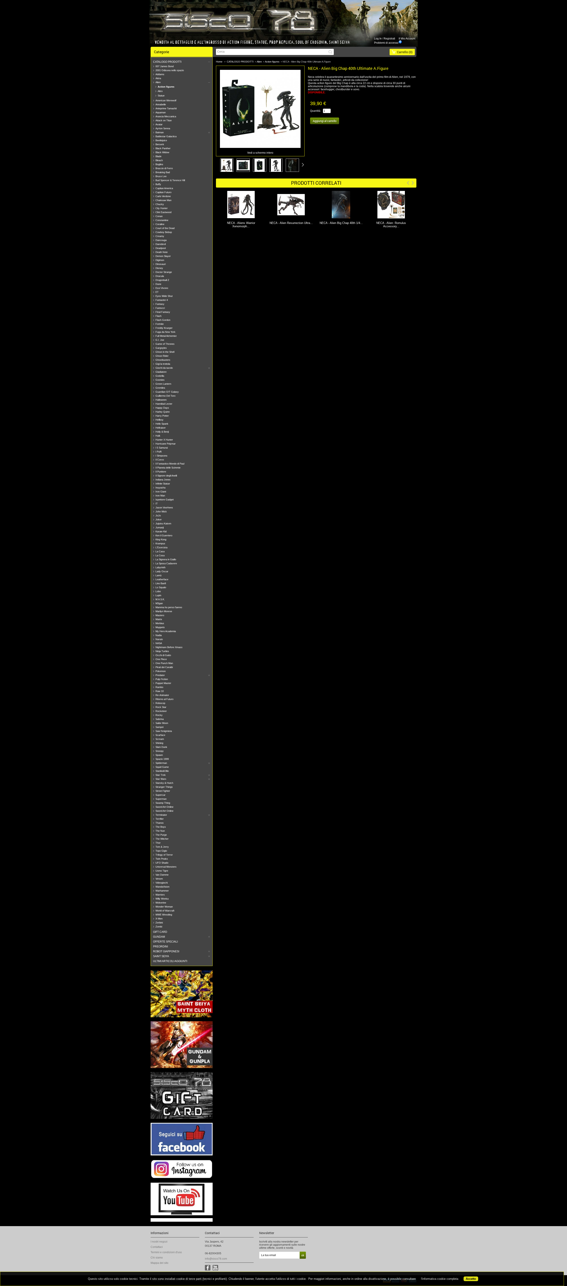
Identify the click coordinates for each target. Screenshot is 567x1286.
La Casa (160, 551)
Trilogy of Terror (164, 854)
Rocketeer (161, 711)
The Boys (160, 826)
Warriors (160, 894)
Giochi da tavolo (164, 368)
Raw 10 (159, 691)
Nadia (158, 635)
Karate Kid (161, 531)
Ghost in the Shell (164, 352)
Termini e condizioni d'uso (166, 1252)
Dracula (159, 276)
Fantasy (159, 304)
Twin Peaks (161, 858)
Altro (160, 91)
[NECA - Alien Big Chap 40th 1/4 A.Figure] (291, 205)
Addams (159, 74)
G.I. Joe (159, 340)
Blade (158, 156)
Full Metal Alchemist (166, 336)
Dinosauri (160, 264)
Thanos (159, 822)
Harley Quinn (162, 411)
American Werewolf (165, 100)
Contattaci (157, 1247)
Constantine (161, 220)
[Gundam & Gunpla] (182, 1067)
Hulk (157, 435)
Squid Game (162, 767)
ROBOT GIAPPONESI (166, 951)
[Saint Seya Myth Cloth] (182, 1016)
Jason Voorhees (164, 507)
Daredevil (160, 244)
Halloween (161, 399)
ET (157, 292)
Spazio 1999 (162, 759)
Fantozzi (160, 308)
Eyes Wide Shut (164, 296)
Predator (160, 675)
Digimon (159, 260)
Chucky (159, 204)
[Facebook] (182, 1154)
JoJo (158, 515)
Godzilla (159, 375)
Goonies (160, 379)
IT (156, 503)
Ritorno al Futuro (164, 699)
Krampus (160, 543)
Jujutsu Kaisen (163, 523)
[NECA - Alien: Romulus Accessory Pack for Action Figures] (341, 205)
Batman (159, 132)
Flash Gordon (162, 320)
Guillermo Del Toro (165, 395)
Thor (158, 842)
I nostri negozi (159, 1241)
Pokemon (160, 671)
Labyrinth (160, 567)
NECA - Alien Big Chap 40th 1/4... (291, 223)
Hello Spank (161, 423)
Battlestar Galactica (166, 136)
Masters (159, 615)
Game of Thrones (165, 344)
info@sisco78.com (216, 1258)
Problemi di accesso (386, 42)
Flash (158, 316)
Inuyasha (160, 487)
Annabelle (160, 104)
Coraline (159, 224)
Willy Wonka (162, 898)
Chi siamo (157, 1257)
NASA (158, 643)
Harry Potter (162, 415)
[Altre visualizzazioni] (217, 165)
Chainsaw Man (163, 200)
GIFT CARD (160, 931)
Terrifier (159, 818)
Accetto (471, 1278)
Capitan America (164, 188)
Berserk (159, 144)
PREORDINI (160, 946)
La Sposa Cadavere (166, 563)
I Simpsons (161, 455)
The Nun (160, 830)
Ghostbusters (162, 360)
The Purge (161, 834)
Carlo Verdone (163, 196)
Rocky (159, 715)
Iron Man (160, 495)
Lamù (158, 575)
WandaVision (162, 886)
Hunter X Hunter (164, 439)
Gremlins (160, 387)
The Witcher (162, 838)
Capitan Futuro (163, 192)
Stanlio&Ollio (162, 771)
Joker (158, 519)
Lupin (158, 595)
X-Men (159, 918)
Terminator (161, 815)
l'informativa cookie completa (439, 1278)
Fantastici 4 (161, 300)
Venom (159, 878)
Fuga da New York (165, 332)
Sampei (159, 727)
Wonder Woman (164, 906)
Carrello (405, 52)
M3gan (159, 603)
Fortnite (159, 324)
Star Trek (160, 775)
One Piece (161, 659)
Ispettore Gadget (164, 499)
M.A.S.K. (160, 599)
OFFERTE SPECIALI (165, 941)
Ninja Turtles (162, 651)
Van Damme (162, 874)
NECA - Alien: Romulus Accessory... (341, 224)
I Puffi (158, 451)
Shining (159, 743)
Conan (159, 216)
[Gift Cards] (182, 1117)
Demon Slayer (163, 256)
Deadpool (160, 248)
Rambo (159, 687)
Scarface (160, 735)
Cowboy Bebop (163, 232)
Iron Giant (160, 491)
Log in (378, 38)
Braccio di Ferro (164, 168)
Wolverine (160, 902)
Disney (159, 268)
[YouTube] (182, 1214)
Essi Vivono (161, 288)
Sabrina (159, 719)
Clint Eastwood (163, 212)
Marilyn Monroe (163, 611)
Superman (161, 799)
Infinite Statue (162, 483)
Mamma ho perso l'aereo (168, 607)
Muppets (160, 627)
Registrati (389, 38)
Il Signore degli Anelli (166, 475)
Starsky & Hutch (164, 783)
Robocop (160, 703)
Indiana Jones (163, 479)
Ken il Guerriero (163, 535)
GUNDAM (159, 936)
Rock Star (160, 707)
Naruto (159, 639)
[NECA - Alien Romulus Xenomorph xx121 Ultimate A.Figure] (391, 205)
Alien (158, 82)
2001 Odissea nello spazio (169, 70)
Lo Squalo (160, 587)
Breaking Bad (162, 172)
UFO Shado (161, 862)
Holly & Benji (162, 431)
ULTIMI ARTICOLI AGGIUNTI (170, 961)
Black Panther (163, 148)
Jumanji (159, 527)
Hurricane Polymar (165, 443)
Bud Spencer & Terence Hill (170, 180)
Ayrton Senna (162, 128)
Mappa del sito (159, 1262)
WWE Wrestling (163, 914)
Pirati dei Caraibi (164, 667)
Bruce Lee (161, 176)
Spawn (159, 755)
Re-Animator (162, 695)
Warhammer (162, 890)
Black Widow (162, 152)
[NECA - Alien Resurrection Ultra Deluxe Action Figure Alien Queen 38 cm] (241, 205)
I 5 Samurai (161, 447)
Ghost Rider (162, 356)
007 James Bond (164, 66)
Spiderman (161, 763)
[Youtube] (215, 1267)
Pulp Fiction (161, 679)
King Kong (160, 539)
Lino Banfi (160, 583)
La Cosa (160, 555)
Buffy (158, 184)
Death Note (161, 252)
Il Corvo (159, 459)
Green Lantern (163, 383)
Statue (161, 95)
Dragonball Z (162, 280)
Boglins (159, 164)
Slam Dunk (161, 747)
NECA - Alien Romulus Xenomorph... (391, 224)
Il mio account (407, 38)
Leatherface (161, 579)
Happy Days (162, 407)
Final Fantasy (162, 312)
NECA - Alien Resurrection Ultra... (241, 223)
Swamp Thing (162, 803)
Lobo (158, 591)
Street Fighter (162, 791)
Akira (158, 78)
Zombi (158, 926)
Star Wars (160, 779)
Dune (158, 284)
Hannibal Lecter (163, 403)
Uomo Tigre (161, 870)
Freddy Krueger (164, 328)
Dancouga (161, 240)
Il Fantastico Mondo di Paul (169, 463)
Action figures (166, 86)
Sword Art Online (164, 807)
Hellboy (159, 419)
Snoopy (159, 751)
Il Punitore (160, 471)
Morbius (159, 623)
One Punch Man (164, 663)
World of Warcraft (164, 910)
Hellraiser (160, 427)
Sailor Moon (161, 723)
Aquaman (160, 112)
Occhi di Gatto (163, 655)
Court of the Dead (165, 228)
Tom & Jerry (162, 846)
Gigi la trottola (162, 364)
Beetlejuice (161, 140)
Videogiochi (161, 882)
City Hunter (161, 208)
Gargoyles (161, 348)
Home (219, 61)
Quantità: (315, 110)
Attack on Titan (163, 120)
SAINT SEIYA (161, 956)
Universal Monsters (166, 866)
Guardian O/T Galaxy (167, 391)
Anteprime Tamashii (166, 108)
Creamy (159, 236)
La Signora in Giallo (165, 559)
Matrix (158, 619)
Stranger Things (164, 787)
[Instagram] (182, 1177)
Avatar (159, 124)
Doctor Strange (163, 272)
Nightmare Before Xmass (169, 647)
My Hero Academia (165, 631)
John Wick (161, 511)
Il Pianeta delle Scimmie (168, 467)
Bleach (159, 160)
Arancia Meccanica (165, 116)
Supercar (160, 795)
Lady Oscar (161, 571)
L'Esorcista (161, 547)
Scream (159, 739)
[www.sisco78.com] (224, 21)
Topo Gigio (161, 850)
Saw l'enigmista (163, 731)
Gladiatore (161, 372)
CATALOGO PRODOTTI (167, 61)
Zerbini (159, 922)
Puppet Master (163, 683)
